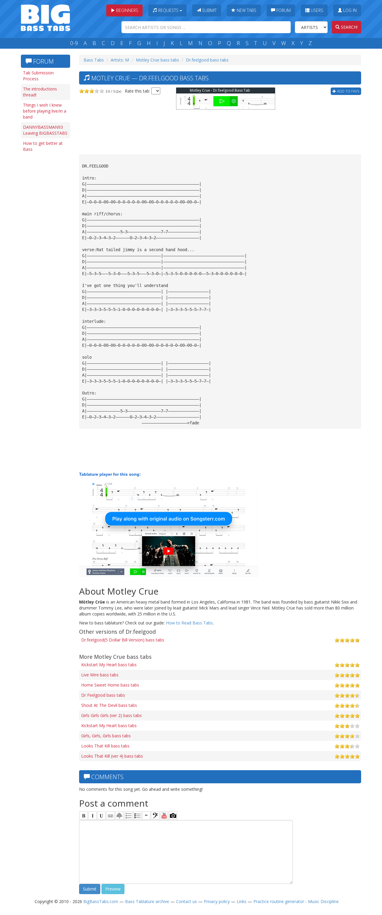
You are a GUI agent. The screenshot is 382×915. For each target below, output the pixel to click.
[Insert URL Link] (110, 815)
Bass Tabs (94, 60)
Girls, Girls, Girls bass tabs (106, 736)
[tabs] (155, 815)
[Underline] (101, 815)
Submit (209, 10)
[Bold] (83, 815)
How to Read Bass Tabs (189, 623)
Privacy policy (217, 901)
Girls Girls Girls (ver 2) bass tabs (111, 715)
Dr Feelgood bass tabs (103, 695)
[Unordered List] (137, 815)
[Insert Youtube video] (164, 815)
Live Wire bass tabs (99, 675)
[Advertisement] (45, 247)
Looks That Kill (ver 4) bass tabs (112, 756)
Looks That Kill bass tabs (105, 746)
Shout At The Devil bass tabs (109, 705)
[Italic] (92, 815)
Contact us (186, 901)
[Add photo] (173, 815)
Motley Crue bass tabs (157, 60)
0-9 (74, 43)
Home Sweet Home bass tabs (110, 685)
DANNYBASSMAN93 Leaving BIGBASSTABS (45, 130)
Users (316, 10)
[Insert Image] (119, 815)
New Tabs (245, 10)
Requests (168, 10)
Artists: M (120, 60)
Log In (349, 10)
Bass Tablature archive (147, 901)
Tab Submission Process (38, 76)
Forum (283, 10)
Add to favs (347, 91)
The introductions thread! (40, 92)
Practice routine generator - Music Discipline (296, 901)
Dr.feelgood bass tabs (207, 60)
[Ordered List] (128, 815)
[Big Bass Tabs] (45, 17)
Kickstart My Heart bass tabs (109, 664)
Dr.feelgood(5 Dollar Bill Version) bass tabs (122, 640)
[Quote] (146, 815)
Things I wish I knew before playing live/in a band (44, 111)
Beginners (126, 10)
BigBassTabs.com (100, 901)
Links (242, 901)
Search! (349, 27)
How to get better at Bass (43, 146)
